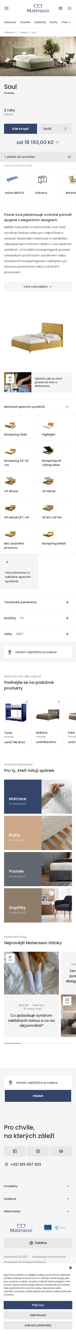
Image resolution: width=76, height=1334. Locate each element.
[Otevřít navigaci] (6, 8)
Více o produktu (35, 286)
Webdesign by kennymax (49, 1257)
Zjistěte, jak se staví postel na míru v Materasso (48, 382)
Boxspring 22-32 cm (16, 463)
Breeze (71, 193)
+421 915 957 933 (25, 1164)
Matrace (10, 22)
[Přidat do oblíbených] (27, 701)
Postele (25, 22)
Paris (71, 733)
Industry (41, 193)
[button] (70, 1268)
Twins (8, 733)
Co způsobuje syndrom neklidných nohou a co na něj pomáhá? (31, 1020)
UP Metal (48, 491)
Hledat (38, 1096)
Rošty (53, 22)
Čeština (41, 1243)
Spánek (23, 1005)
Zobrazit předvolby (38, 1325)
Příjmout (38, 1305)
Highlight (48, 434)
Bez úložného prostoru (14, 545)
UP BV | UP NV (52, 517)
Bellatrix (41, 733)
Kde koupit (20, 129)
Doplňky (17, 907)
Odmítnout (38, 1315)
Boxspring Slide (15, 434)
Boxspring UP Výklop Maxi (51, 463)
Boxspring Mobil (54, 543)
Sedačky (40, 22)
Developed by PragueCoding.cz (25, 1262)
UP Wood (11, 491)
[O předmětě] (67, 55)
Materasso (10, 32)
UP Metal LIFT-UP (16, 517)
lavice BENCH (14, 193)
